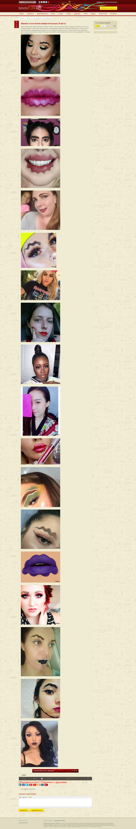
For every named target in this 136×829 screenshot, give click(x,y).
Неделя (103, 25)
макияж (24, 775)
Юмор (21, 13)
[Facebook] (39, 2)
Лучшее (22, 18)
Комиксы (30, 13)
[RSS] (42, 2)
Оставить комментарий (27, 794)
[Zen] (49, 2)
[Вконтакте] (46, 2)
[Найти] (34, 2)
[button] (20, 797)
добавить (23, 810)
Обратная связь (47, 820)
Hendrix (49, 778)
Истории (113, 13)
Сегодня (98, 25)
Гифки (60, 13)
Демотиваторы (42, 13)
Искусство (103, 13)
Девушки (77, 13)
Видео (93, 13)
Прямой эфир (47, 18)
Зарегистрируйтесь (111, 2)
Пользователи (37, 18)
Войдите (99, 2)
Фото (85, 13)
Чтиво (68, 13)
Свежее (28, 18)
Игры (53, 13)
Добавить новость (108, 8)
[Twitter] (44, 2)
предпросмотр (36, 810)
